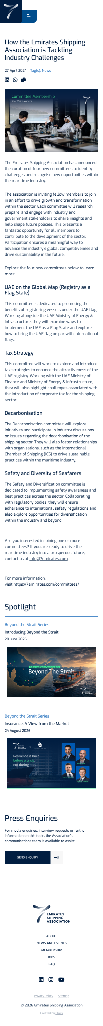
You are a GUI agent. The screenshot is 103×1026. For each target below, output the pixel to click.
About (51, 936)
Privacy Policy (43, 996)
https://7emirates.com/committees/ (46, 584)
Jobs (51, 957)
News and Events (51, 943)
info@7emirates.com (49, 558)
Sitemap (63, 996)
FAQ (51, 964)
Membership (51, 950)
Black (59, 1013)
